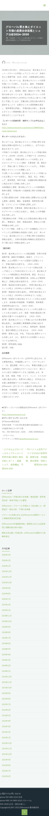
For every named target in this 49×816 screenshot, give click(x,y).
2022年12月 (7, 743)
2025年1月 (6, 610)
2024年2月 (6, 665)
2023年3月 (6, 726)
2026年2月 (6, 560)
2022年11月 (7, 748)
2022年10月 (7, 754)
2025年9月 (6, 588)
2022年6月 (6, 776)
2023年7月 (6, 704)
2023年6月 (6, 710)
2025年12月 (7, 571)
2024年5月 (6, 649)
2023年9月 (6, 693)
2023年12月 (7, 676)
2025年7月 (6, 599)
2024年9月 (6, 627)
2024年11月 (7, 616)
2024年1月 (6, 671)
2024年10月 (7, 621)
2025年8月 (6, 593)
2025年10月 (7, 582)
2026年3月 (6, 555)
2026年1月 (6, 566)
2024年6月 (6, 643)
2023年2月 (6, 732)
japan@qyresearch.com (28, 439)
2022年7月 (6, 771)
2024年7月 (6, 638)
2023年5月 (6, 715)
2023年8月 (6, 699)
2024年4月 (6, 654)
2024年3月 (6, 660)
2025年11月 (7, 577)
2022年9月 (6, 759)
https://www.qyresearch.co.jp (13, 414)
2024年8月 (6, 632)
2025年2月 (6, 604)
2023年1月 (6, 737)
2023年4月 (6, 721)
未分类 (12, 38)
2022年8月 (6, 765)
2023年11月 (7, 682)
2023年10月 (7, 687)
